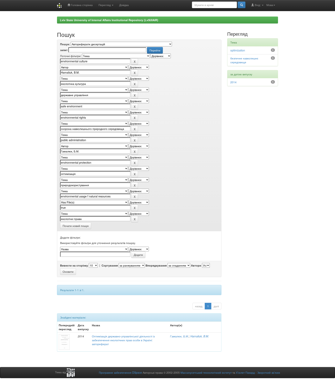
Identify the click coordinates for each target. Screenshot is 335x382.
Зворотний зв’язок (268, 372)
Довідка (124, 5)
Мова (269, 5)
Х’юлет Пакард (245, 372)
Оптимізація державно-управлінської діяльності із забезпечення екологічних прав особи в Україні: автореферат (123, 340)
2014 (233, 82)
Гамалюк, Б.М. (179, 336)
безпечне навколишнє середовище (244, 60)
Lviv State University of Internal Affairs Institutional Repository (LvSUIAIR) (109, 20)
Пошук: (65, 44)
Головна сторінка (81, 5)
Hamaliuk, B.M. (199, 336)
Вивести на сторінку (74, 265)
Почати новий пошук (76, 226)
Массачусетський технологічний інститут (206, 372)
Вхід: (258, 5)
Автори (196, 265)
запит (64, 50)
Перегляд (104, 5)
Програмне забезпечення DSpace (120, 372)
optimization (237, 50)
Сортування (110, 265)
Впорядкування (156, 265)
